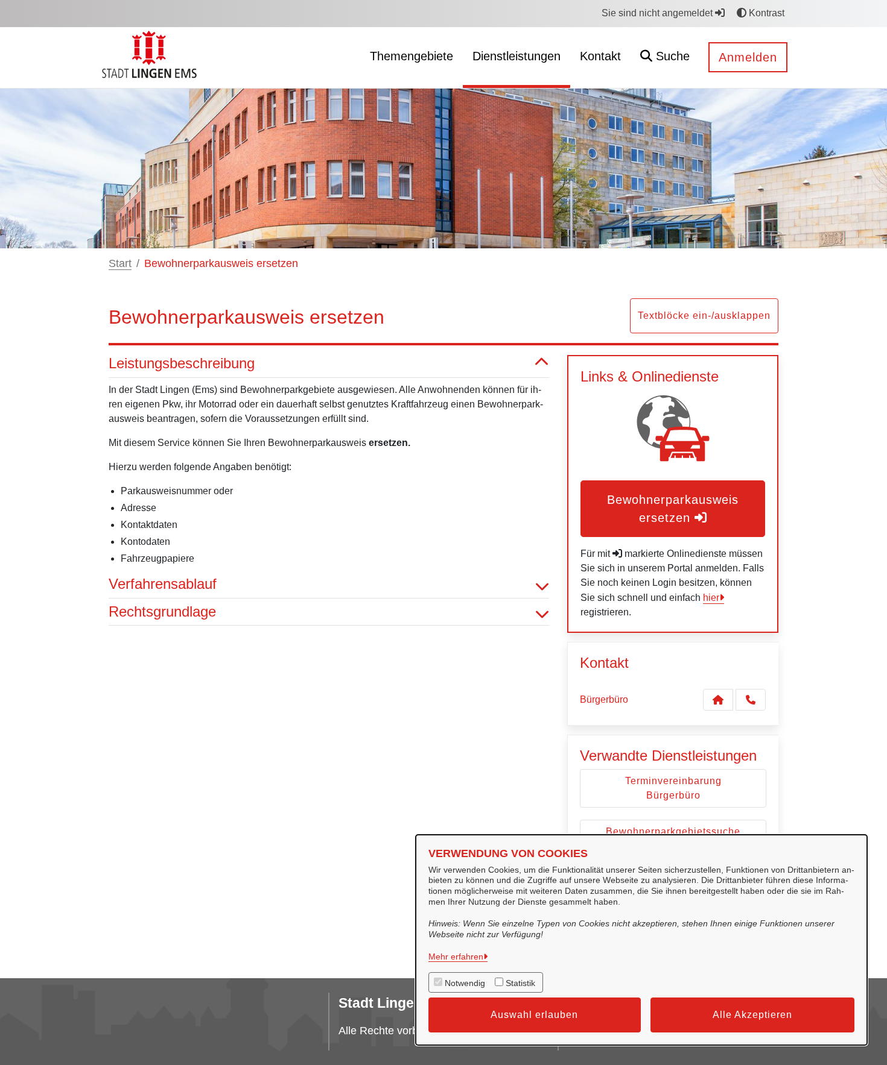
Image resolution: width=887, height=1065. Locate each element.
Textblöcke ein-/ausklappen (704, 315)
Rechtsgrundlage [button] (162, 611)
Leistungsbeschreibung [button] (182, 363)
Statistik (520, 983)
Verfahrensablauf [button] (163, 584)
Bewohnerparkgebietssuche (673, 831)
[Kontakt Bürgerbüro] (718, 700)
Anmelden (748, 57)
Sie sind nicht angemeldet (658, 13)
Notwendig (465, 983)
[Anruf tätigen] (751, 700)
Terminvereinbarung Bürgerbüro (673, 788)
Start (120, 263)
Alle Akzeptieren (752, 1015)
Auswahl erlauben (534, 1015)
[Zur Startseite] (151, 57)
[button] (665, 57)
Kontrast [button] (765, 13)
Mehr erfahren (455, 956)
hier (711, 597)
